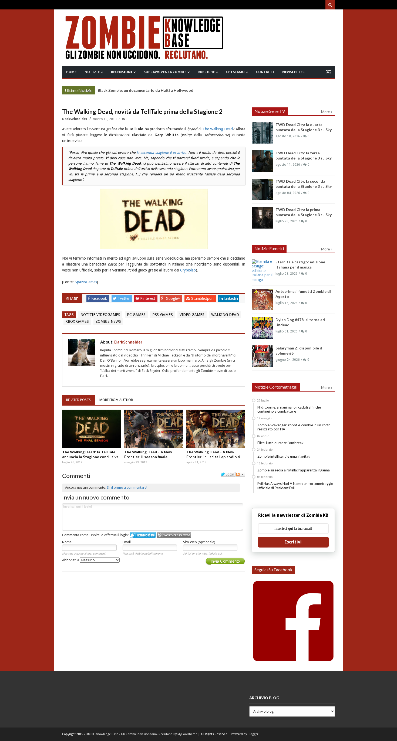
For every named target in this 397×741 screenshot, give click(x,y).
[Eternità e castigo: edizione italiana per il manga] (262, 270)
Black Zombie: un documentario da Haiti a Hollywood (145, 90)
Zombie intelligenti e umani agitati (283, 456)
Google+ (173, 298)
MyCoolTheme (187, 734)
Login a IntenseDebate (143, 535)
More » (86, 91)
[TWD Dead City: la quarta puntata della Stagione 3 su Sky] (262, 133)
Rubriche (206, 72)
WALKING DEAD (225, 314)
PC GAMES (136, 314)
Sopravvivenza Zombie (165, 72)
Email (127, 542)
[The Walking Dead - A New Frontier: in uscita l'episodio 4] (215, 429)
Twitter (124, 298)
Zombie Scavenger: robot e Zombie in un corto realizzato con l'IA (294, 427)
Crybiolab (188, 270)
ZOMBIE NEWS (108, 321)
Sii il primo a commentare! (127, 487)
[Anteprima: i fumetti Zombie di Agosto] (262, 299)
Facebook (99, 298)
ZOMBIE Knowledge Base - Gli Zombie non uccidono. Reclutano (128, 734)
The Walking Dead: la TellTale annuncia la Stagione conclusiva (90, 454)
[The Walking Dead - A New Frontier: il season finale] (153, 429)
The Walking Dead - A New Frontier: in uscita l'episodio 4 (213, 454)
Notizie (92, 72)
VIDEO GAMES (192, 314)
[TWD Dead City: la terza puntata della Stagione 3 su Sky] (262, 161)
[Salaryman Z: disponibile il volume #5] (262, 356)
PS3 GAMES (162, 314)
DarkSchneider (75, 119)
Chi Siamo (235, 72)
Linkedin (231, 298)
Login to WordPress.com (174, 535)
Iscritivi (293, 542)
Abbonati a (71, 560)
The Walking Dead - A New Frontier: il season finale (148, 454)
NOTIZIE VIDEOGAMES (100, 314)
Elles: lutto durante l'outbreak (280, 443)
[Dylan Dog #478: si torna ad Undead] (262, 328)
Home (71, 72)
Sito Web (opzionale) (199, 542)
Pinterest (148, 298)
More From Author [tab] (116, 400)
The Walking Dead (218, 129)
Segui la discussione (240, 474)
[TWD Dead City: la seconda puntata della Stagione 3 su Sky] (262, 189)
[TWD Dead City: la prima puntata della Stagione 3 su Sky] (262, 218)
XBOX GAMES (77, 321)
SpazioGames (86, 282)
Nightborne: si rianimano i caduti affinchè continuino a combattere (289, 409)
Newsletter (293, 72)
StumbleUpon (203, 298)
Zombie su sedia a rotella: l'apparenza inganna (293, 470)
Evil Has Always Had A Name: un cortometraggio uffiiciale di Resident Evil (295, 485)
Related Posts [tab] (78, 400)
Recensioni (121, 72)
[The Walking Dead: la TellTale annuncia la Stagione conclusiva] (91, 429)
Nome (67, 542)
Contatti (265, 72)
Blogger (253, 734)
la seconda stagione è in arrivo (161, 153)
